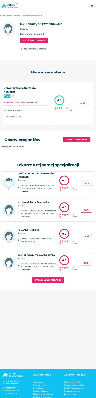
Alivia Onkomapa (42, 374)
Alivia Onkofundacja (74, 374)
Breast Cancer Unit (12, 102)
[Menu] (92, 5)
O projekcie (38, 382)
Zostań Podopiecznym (74, 388)
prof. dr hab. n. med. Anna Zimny (36, 254)
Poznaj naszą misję (72, 382)
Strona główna (6, 15)
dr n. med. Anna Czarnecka (33, 202)
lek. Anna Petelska (28, 229)
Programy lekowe (40, 391)
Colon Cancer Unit (29, 102)
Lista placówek (39, 385)
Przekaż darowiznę (72, 391)
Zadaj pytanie (70, 394)
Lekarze (17, 15)
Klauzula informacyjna (43, 394)
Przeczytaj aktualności (74, 385)
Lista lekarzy (38, 388)
